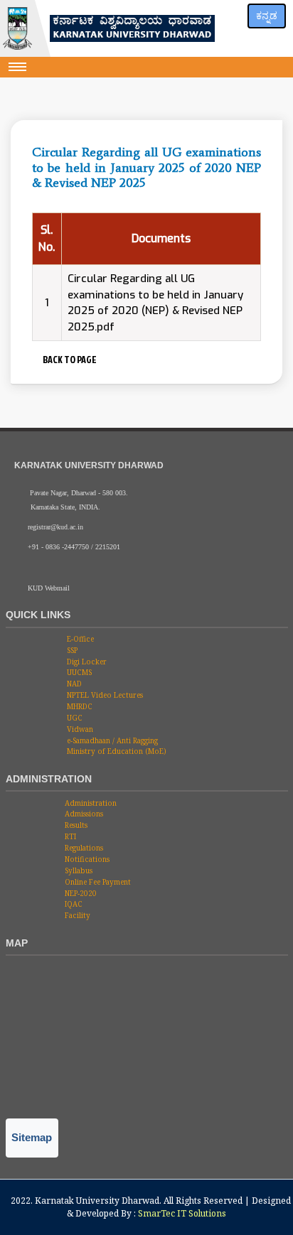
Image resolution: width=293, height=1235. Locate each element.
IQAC (72, 904)
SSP (71, 650)
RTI (69, 836)
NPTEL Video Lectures (104, 695)
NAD (73, 684)
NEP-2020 (80, 893)
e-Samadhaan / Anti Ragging (111, 740)
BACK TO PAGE (68, 359)
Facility (76, 915)
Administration (90, 803)
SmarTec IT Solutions (182, 1213)
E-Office (79, 639)
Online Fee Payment (97, 882)
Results (75, 825)
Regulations (83, 848)
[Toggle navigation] (18, 67)
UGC (73, 718)
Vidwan (79, 729)
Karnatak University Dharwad (97, 1200)
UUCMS (78, 672)
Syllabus (77, 870)
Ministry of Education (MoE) (115, 751)
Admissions (83, 814)
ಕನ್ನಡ (266, 15)
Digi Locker (86, 662)
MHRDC (78, 706)
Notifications (86, 859)
